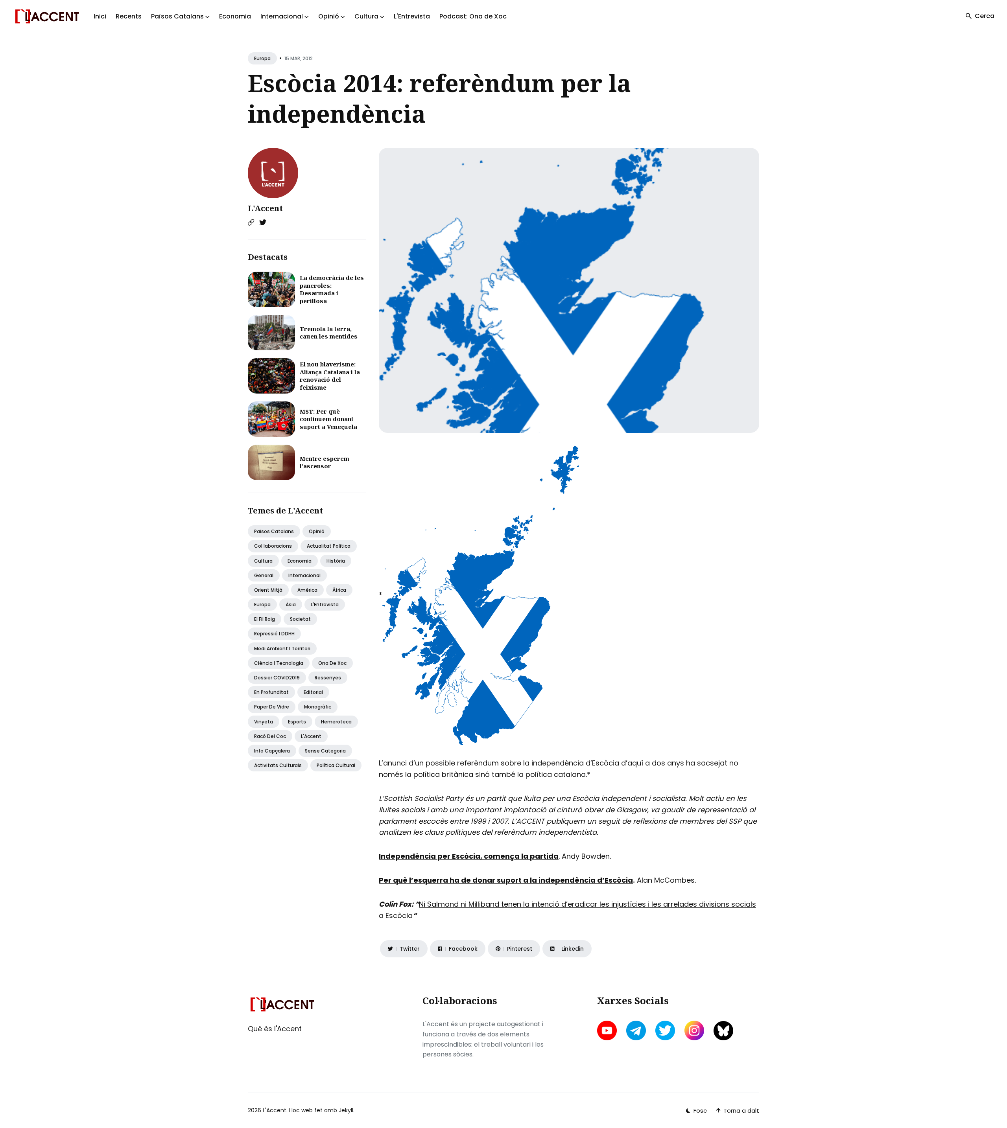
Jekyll (346, 1110)
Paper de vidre (271, 706)
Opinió (317, 531)
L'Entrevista (412, 16)
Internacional (304, 575)
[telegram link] (636, 1030)
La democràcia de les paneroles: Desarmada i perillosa (332, 289)
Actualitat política (328, 546)
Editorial (313, 692)
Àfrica (339, 590)
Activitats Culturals (278, 765)
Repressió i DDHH (274, 633)
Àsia (291, 604)
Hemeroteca (336, 721)
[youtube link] (607, 1030)
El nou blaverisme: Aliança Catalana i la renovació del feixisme (330, 375)
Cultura (263, 561)
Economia (235, 16)
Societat (300, 619)
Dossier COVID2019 (277, 677)
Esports (297, 721)
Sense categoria (325, 750)
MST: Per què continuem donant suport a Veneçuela (328, 419)
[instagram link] (694, 1030)
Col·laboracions (273, 546)
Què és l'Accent (275, 1029)
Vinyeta (263, 721)
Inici (100, 16)
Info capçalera (272, 750)
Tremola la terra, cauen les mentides (329, 332)
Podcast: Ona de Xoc (473, 16)
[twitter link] (665, 1030)
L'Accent (265, 208)
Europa (262, 58)
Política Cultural (336, 765)
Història (335, 561)
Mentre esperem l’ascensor (324, 462)
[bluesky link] (723, 1030)
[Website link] (251, 222)
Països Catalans (274, 531)
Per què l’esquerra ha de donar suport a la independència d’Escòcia (506, 880)
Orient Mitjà (268, 590)
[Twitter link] (262, 222)
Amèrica (307, 590)
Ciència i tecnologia (278, 663)
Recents (129, 16)
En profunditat (271, 692)
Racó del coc (270, 736)
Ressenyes (328, 677)
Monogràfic (317, 706)
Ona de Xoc (332, 663)
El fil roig (264, 619)
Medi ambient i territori (282, 648)
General (263, 575)
